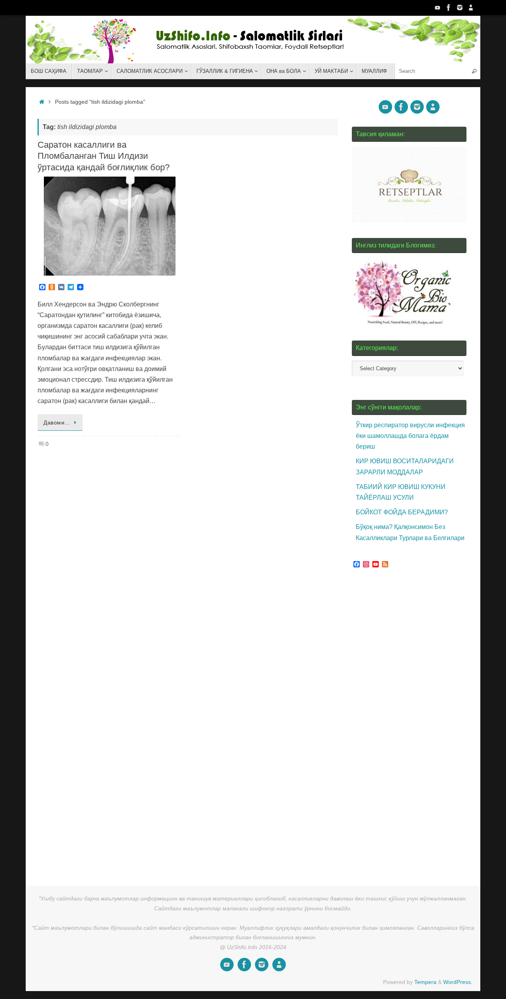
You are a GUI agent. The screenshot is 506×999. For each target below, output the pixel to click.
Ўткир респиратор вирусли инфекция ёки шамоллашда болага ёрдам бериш (410, 436)
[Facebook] (448, 7)
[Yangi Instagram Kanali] (459, 7)
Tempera (425, 982)
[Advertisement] (411, 724)
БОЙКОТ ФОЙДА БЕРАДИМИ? (402, 512)
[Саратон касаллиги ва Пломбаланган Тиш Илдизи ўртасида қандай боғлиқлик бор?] (110, 226)
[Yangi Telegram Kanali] (470, 7)
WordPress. (457, 982)
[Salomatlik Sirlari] (437, 7)
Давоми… (56, 422)
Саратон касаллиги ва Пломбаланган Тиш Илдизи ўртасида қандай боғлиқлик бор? (104, 156)
